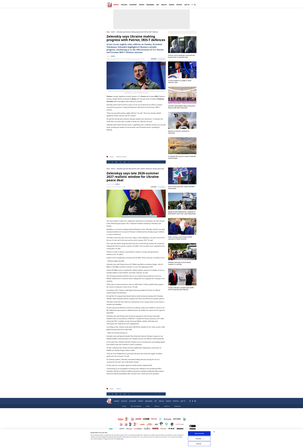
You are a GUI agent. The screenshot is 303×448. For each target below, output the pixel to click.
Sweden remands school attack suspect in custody (179, 263)
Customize (198, 438)
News (108, 32)
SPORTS (141, 5)
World (113, 32)
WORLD (116, 5)
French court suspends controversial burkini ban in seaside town (181, 56)
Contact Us (167, 406)
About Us (156, 406)
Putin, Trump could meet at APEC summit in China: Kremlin (180, 238)
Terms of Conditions (136, 406)
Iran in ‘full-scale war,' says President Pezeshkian (181, 187)
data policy (126, 437)
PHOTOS (179, 5)
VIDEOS (171, 5)
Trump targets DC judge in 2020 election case (179, 81)
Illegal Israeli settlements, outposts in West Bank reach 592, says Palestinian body (182, 213)
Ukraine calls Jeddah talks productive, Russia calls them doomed (181, 107)
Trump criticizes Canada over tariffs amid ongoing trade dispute (181, 289)
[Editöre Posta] (129, 162)
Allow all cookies (199, 433)
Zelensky (118, 388)
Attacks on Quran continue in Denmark (178, 132)
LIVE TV (186, 5)
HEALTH (164, 5)
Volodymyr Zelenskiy (117, 47)
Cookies (148, 406)
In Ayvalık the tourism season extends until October (182, 157)
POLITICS (124, 5)
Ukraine (143, 47)
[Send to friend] (125, 162)
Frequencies (177, 406)
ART (157, 5)
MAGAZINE (150, 5)
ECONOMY (133, 5)
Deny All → (199, 443)
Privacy (124, 406)
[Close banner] (214, 431)
